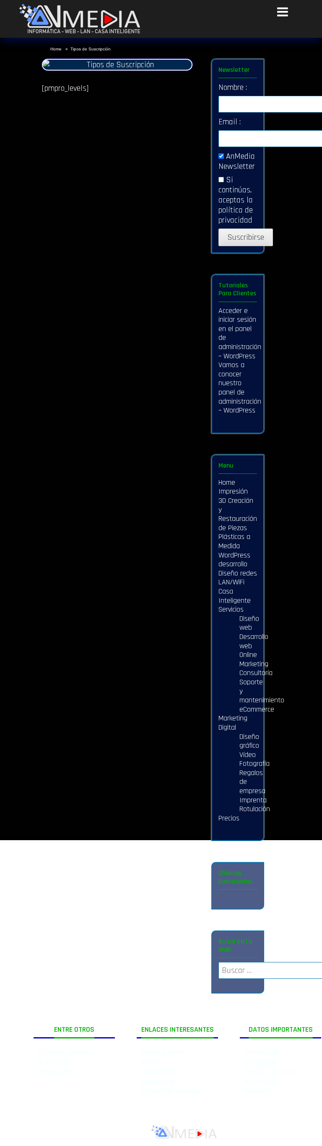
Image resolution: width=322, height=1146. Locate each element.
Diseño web (249, 623)
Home (56, 49)
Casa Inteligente (234, 595)
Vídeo (247, 755)
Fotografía (254, 763)
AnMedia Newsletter (236, 161)
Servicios (231, 609)
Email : (229, 122)
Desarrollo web (253, 641)
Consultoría (256, 673)
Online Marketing (253, 659)
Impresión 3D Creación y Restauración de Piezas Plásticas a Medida (237, 518)
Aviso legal (262, 1082)
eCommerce (256, 709)
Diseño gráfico (249, 741)
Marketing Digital (232, 722)
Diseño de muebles (172, 1092)
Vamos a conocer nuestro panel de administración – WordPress (239, 387)
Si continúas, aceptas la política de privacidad (235, 200)
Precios (228, 818)
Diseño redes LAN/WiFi (237, 577)
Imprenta (253, 800)
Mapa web (55, 1072)
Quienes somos (63, 1051)
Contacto (258, 1092)
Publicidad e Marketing (161, 1077)
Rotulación (254, 809)
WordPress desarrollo (234, 559)
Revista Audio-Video (165, 1056)
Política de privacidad (261, 1056)
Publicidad (55, 1062)
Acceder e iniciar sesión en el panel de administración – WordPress (239, 333)
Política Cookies (270, 1072)
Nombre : (232, 87)
